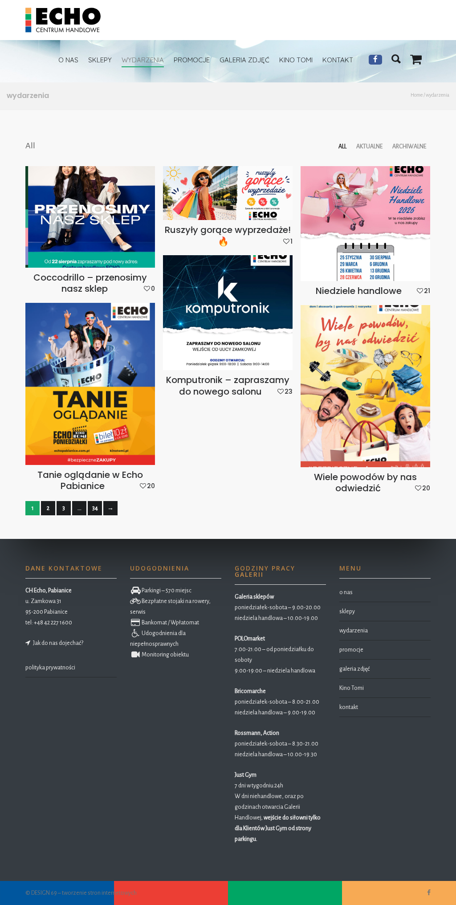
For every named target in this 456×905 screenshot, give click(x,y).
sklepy (347, 611)
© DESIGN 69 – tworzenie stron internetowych (81, 893)
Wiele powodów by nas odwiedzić (365, 482)
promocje (351, 650)
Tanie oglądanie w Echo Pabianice (90, 480)
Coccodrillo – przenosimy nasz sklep (90, 283)
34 (95, 508)
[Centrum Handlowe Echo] (63, 20)
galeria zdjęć (354, 669)
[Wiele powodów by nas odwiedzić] (365, 386)
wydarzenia (353, 631)
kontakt (348, 707)
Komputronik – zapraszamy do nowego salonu (227, 385)
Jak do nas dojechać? (57, 643)
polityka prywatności (50, 667)
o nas (346, 592)
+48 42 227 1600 (53, 623)
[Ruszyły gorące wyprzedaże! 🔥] (228, 193)
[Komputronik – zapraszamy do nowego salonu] (228, 313)
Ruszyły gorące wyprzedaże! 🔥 (228, 235)
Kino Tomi (351, 688)
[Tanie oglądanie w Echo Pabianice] (90, 384)
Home (417, 95)
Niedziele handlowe (359, 291)
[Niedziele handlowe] (365, 223)
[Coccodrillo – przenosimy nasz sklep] (90, 217)
